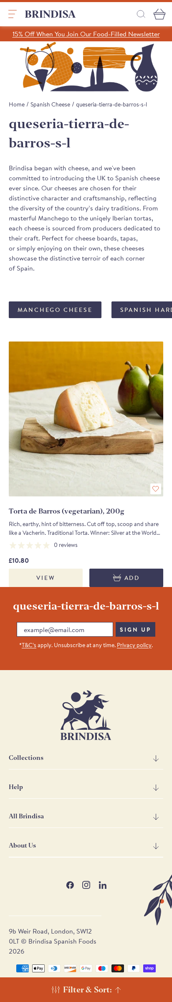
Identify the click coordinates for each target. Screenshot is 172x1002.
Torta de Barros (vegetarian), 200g (66, 511)
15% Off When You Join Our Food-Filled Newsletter (86, 34)
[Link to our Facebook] (70, 885)
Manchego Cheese (55, 310)
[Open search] (141, 14)
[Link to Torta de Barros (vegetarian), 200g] (86, 419)
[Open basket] (159, 14)
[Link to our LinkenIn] (102, 885)
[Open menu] (12, 14)
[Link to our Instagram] (86, 885)
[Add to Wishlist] (155, 488)
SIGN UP (135, 629)
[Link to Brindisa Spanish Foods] (50, 14)
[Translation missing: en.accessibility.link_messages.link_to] (86, 715)
